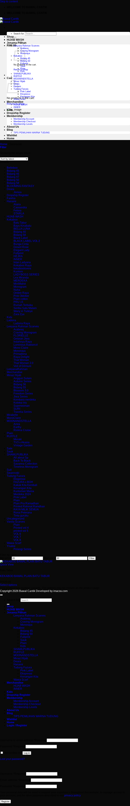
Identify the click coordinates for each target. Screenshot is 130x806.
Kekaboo (12, 219)
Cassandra (20, 207)
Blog (10, 129)
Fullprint (24, 63)
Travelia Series (23, 411)
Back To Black (22, 460)
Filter (91, 558)
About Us (13, 126)
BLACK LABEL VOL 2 (27, 241)
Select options (8, 584)
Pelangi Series (22, 549)
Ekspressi (25, 94)
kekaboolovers (22, 268)
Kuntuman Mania (24, 491)
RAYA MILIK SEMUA (26, 509)
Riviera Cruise (22, 430)
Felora (17, 210)
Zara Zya (19, 314)
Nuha (17, 289)
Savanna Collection (25, 463)
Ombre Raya (21, 292)
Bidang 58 (13, 183)
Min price (5, 558)
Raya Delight (21, 356)
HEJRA (18, 256)
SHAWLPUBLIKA (22, 73)
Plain (22, 68)
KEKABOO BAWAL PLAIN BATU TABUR (25, 576)
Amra (17, 424)
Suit (9, 469)
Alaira (17, 204)
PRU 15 (18, 302)
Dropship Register (18, 113)
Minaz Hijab (19, 81)
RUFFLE (18, 76)
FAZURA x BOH (23, 482)
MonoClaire (14, 417)
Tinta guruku (21, 515)
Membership (15, 116)
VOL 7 (17, 536)
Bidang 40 (20, 231)
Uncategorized (15, 518)
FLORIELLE (21, 335)
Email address (15, 780)
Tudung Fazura (21, 89)
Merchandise (15, 101)
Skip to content (9, 1)
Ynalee (11, 546)
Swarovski (13, 472)
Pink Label (25, 91)
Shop (10, 36)
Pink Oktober (21, 295)
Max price (49, 558)
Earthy (17, 427)
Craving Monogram (29, 50)
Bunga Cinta (21, 244)
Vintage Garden (23, 445)
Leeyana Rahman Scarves (26, 45)
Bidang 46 (13, 173)
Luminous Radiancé (26, 344)
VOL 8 (17, 540)
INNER (17, 107)
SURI (17, 408)
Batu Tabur (20, 222)
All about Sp (21, 457)
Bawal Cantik (27, 591)
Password (12, 746)
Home (10, 138)
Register (5, 801)
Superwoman (22, 405)
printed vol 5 (21, 530)
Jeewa (17, 192)
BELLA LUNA (22, 228)
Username (12, 773)
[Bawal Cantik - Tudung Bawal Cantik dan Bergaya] (9, 20)
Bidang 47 (13, 176)
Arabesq (19, 329)
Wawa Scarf (19, 99)
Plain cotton (21, 298)
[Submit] (15, 37)
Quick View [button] (7, 564)
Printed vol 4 (21, 527)
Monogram (20, 286)
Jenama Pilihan (16, 42)
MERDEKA (20, 280)
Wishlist (12, 135)
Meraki (18, 439)
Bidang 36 (20, 384)
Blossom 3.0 (21, 390)
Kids (22, 71)
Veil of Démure (22, 366)
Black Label (21, 237)
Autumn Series (22, 381)
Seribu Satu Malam (25, 308)
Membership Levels (23, 124)
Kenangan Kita (27, 96)
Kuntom (18, 271)
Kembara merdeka (25, 399)
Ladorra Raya (22, 323)
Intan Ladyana (22, 262)
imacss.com (60, 591)
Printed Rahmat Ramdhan (29, 506)
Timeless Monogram (26, 466)
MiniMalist (20, 283)
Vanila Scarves (16, 521)
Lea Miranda (21, 277)
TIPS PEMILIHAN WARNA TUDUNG (32, 132)
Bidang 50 (25, 61)
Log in (27, 753)
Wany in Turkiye (23, 311)
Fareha (11, 198)
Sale (9, 448)
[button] (3, 147)
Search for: (19, 33)
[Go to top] (1, 594)
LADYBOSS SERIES (26, 274)
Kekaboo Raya (22, 265)
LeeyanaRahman (17, 369)
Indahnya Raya (23, 341)
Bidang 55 (20, 387)
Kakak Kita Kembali (25, 485)
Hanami (11, 201)
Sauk (22, 66)
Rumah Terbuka (23, 305)
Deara (10, 189)
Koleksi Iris (20, 402)
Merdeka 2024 (22, 494)
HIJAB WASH (15, 39)
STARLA (19, 213)
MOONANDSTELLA (23, 78)
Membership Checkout (25, 121)
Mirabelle (12, 414)
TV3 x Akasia (21, 442)
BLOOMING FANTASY (20, 186)
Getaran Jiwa (21, 338)
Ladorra (11, 320)
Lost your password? (12, 759)
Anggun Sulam (22, 378)
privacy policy (72, 795)
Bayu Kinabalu (22, 225)
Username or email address (23, 740)
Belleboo (12, 167)
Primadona (20, 353)
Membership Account (24, 119)
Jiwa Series (21, 396)
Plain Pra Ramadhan (26, 503)
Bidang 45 (13, 170)
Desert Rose (21, 247)
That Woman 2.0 (23, 363)
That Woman (21, 360)
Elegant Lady (21, 250)
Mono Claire (21, 347)
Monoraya (20, 350)
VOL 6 (17, 533)
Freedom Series (23, 393)
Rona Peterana (23, 512)
